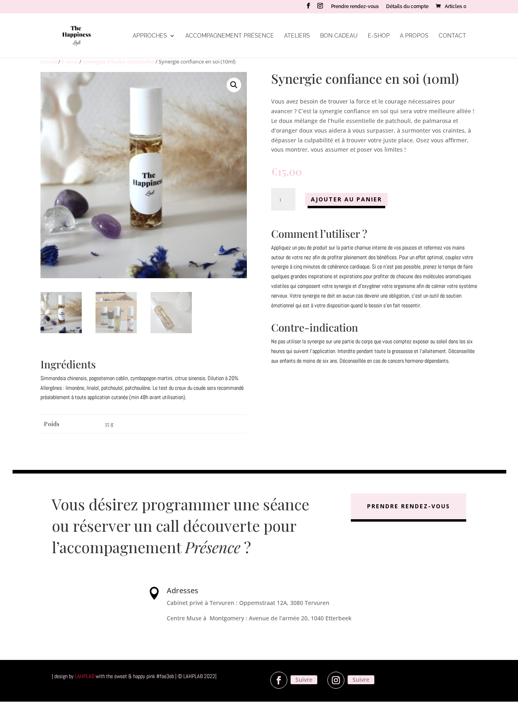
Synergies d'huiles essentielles (118, 61)
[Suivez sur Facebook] (278, 680)
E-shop (379, 36)
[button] (234, 85)
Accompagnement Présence (229, 36)
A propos (414, 36)
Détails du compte (407, 6)
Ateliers (297, 36)
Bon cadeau (339, 36)
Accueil (48, 61)
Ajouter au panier (346, 199)
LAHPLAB (84, 676)
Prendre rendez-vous (355, 6)
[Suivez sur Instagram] (335, 680)
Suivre (303, 679)
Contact (452, 36)
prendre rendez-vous (408, 506)
